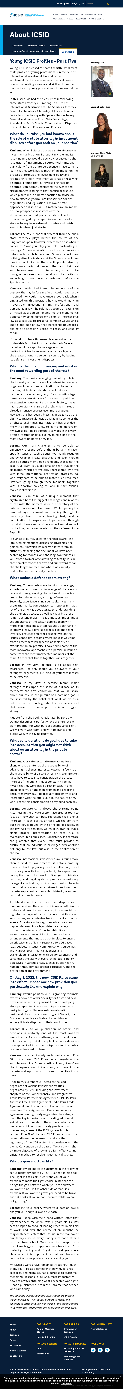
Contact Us (16, 1355)
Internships (43, 1353)
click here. (66, 1383)
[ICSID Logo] (27, 16)
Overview (17, 45)
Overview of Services (70, 1330)
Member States (36, 45)
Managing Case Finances (72, 1358)
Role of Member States (45, 1330)
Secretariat (56, 45)
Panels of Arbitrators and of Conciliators (34, 51)
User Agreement (90, 1369)
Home (55, 14)
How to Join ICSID (46, 1337)
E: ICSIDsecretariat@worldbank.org (100, 1350)
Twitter (107, 1350)
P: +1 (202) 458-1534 (93, 1350)
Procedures (58, 19)
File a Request (62, 3)
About (64, 14)
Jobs (39, 1348)
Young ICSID (68, 51)
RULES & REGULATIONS (91, 14)
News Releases (99, 1328)
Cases (70, 19)
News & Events (96, 19)
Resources (81, 19)
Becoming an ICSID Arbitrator (74, 1350)
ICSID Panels (70, 1337)
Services (74, 14)
